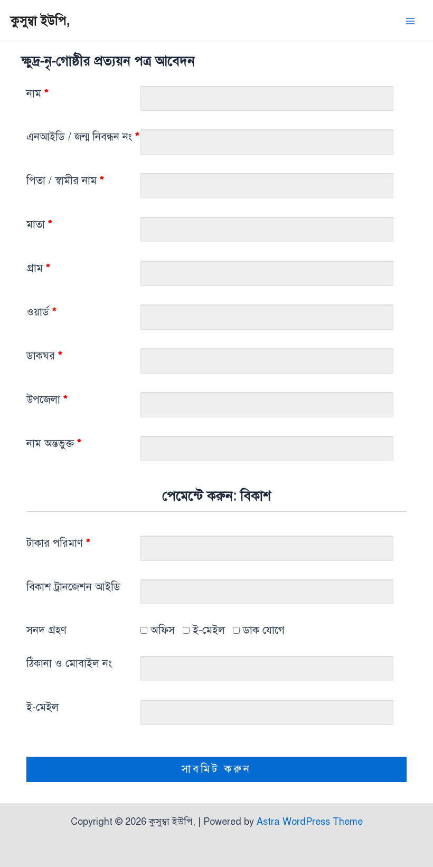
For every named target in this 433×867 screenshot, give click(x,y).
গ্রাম (38, 268)
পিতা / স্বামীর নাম (65, 180)
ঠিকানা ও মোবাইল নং (69, 663)
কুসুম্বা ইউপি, (40, 20)
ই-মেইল (207, 630)
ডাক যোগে (262, 630)
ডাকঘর (44, 356)
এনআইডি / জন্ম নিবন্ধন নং (82, 137)
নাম (37, 93)
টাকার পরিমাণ (58, 543)
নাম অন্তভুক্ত (53, 443)
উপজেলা (47, 399)
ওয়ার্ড (41, 312)
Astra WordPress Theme (310, 821)
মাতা (39, 224)
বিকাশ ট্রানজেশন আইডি (73, 587)
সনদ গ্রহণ (46, 630)
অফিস (161, 630)
